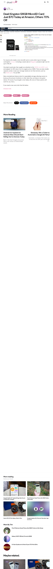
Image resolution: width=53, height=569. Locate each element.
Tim (9, 8)
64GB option (9, 73)
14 (7, 24)
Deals (17, 95)
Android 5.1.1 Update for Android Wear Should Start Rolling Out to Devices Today (14, 135)
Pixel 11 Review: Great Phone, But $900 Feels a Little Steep (38, 498)
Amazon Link (7, 89)
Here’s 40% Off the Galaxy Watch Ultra (12, 518)
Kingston (33, 62)
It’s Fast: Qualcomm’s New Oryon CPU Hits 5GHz (25, 544)
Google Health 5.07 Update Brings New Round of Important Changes (14, 498)
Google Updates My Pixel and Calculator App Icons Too (37, 519)
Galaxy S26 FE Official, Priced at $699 (22, 536)
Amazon (13, 62)
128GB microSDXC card (41, 67)
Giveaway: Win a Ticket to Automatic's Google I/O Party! (39, 134)
